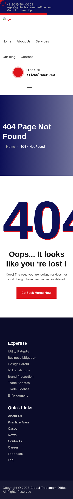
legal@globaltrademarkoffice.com (29, 7)
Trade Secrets (19, 383)
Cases (13, 428)
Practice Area (18, 422)
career (13, 447)
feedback (15, 454)
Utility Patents (18, 351)
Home (7, 41)
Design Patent (18, 364)
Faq (10, 460)
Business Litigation (22, 357)
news (12, 435)
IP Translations (19, 370)
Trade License (19, 389)
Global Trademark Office (48, 488)
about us (15, 416)
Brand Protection (20, 376)
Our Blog (9, 57)
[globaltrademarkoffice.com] (7, 21)
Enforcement (18, 395)
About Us (24, 41)
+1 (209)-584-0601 (20, 4)
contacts (15, 441)
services (42, 41)
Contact (27, 57)
